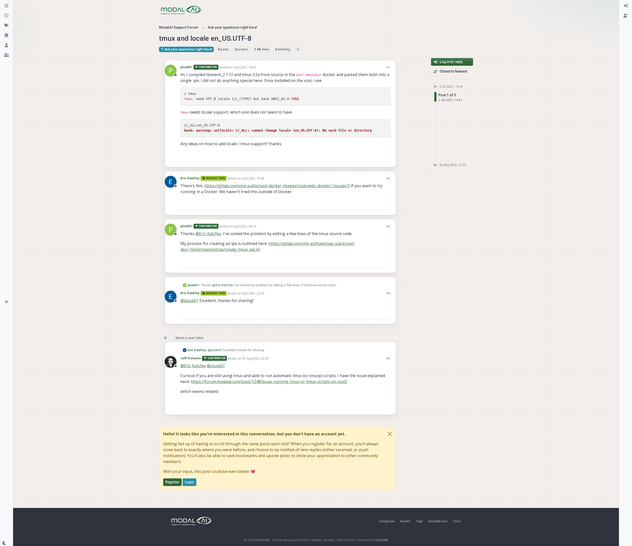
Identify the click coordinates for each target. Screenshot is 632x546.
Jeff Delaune (190, 358)
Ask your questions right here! (188, 49)
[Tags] (6, 26)
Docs (457, 521)
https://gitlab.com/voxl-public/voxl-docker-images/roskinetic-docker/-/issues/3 (277, 185)
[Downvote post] (386, 156)
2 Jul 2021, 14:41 (245, 67)
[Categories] (6, 6)
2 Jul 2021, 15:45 (253, 178)
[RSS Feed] (298, 49)
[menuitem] (625, 6)
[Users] (6, 45)
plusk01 (186, 67)
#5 (388, 358)
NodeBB (382, 540)
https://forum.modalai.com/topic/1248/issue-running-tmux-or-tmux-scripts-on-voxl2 (269, 381)
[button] (6, 302)
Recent (405, 521)
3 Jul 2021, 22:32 (253, 293)
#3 (388, 226)
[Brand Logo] (181, 10)
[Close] (390, 434)
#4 (388, 293)
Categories (387, 521)
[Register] (625, 16)
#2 (388, 178)
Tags (419, 521)
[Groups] (6, 55)
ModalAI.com (438, 521)
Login (189, 482)
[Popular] (6, 36)
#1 (388, 67)
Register (172, 482)
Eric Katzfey (189, 178)
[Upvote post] (368, 156)
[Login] (625, 6)
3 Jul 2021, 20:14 (245, 226)
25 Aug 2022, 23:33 (255, 358)
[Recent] (6, 16)
